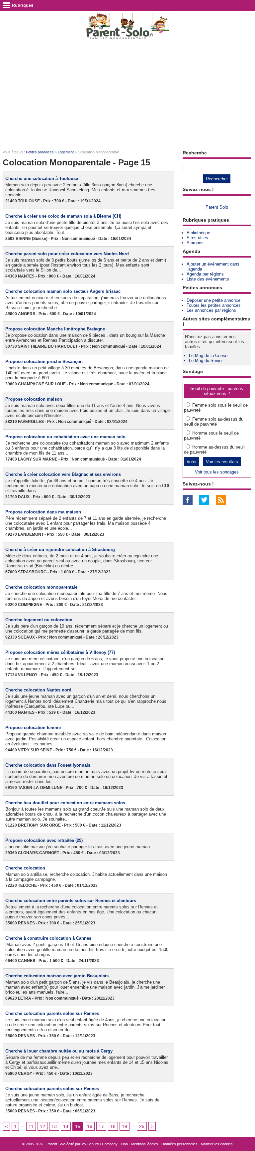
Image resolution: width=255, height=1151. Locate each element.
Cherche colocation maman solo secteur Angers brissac (63, 291)
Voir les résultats (222, 461)
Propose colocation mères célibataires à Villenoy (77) (60, 652)
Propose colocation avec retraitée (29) (44, 840)
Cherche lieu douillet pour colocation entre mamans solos (65, 802)
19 (124, 1126)
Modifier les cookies (217, 1144)
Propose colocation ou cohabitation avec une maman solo (65, 436)
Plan (124, 1144)
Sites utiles (197, 237)
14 (65, 1126)
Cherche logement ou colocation (38, 619)
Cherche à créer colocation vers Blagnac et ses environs (63, 474)
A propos (195, 242)
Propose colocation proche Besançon (44, 361)
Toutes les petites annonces (214, 305)
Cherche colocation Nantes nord (38, 689)
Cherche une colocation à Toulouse (41, 178)
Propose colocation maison (33, 399)
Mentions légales (144, 1144)
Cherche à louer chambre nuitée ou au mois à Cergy (59, 1051)
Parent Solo (217, 207)
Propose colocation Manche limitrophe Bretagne (55, 328)
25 (141, 1126)
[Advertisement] (127, 95)
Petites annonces (40, 152)
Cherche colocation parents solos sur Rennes (52, 1013)
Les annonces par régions (211, 310)
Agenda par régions (205, 274)
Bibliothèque (198, 232)
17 (101, 1126)
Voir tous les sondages (217, 472)
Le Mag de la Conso (208, 355)
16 (89, 1126)
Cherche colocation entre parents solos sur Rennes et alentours (70, 900)
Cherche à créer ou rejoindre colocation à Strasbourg (60, 549)
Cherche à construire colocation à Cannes (48, 938)
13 (54, 1126)
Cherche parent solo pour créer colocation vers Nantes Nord (67, 253)
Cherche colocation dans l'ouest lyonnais (47, 765)
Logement (66, 152)
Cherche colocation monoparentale (41, 587)
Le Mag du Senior (206, 360)
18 (113, 1126)
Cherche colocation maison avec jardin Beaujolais (57, 975)
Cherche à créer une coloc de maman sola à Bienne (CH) (63, 216)
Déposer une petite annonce (213, 300)
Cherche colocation (25, 867)
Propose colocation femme (33, 727)
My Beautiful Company (99, 1144)
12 (42, 1126)
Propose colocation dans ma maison (43, 511)
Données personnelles (179, 1144)
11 (31, 1126)
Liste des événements (208, 279)
